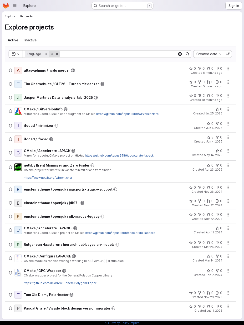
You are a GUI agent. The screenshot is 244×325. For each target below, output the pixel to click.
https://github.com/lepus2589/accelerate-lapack (119, 155)
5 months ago (212, 72)
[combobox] (208, 54)
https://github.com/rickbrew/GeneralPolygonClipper (60, 283)
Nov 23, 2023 (213, 297)
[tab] (13, 40)
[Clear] (180, 54)
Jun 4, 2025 (214, 128)
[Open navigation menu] (14, 6)
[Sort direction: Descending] (228, 54)
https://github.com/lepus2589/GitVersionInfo (127, 114)
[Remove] (57, 54)
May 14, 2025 (213, 155)
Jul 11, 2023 (214, 310)
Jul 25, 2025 (213, 113)
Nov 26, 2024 (213, 191)
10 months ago (212, 100)
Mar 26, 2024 (213, 247)
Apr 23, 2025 (213, 169)
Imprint (134, 323)
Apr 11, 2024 (214, 232)
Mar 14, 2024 (213, 260)
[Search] (187, 54)
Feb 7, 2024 (214, 275)
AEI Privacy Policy (117, 323)
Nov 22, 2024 (213, 205)
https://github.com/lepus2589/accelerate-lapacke (120, 233)
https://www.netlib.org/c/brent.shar (48, 177)
